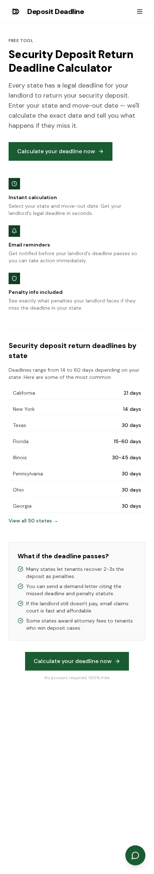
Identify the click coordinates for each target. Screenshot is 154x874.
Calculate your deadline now (56, 151)
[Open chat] (135, 855)
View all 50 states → (33, 520)
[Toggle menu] (139, 11)
